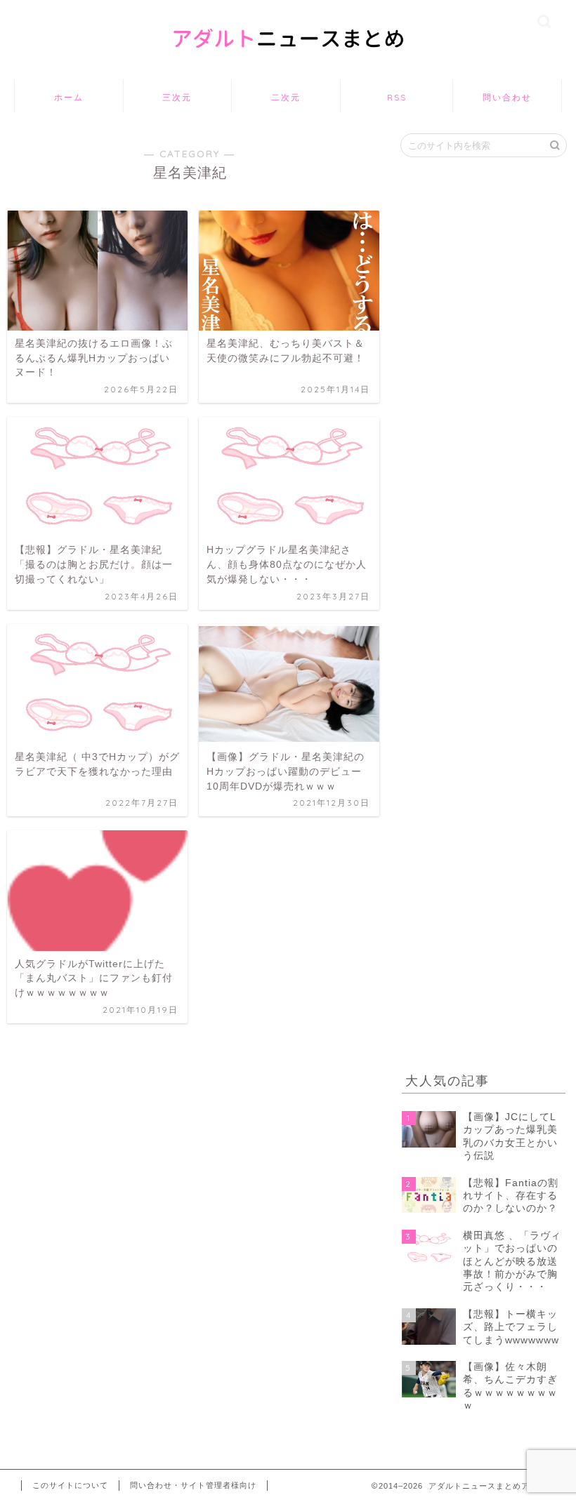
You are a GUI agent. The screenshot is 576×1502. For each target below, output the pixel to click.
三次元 (177, 97)
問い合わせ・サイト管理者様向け (193, 1485)
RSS (397, 97)
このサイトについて (70, 1485)
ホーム (69, 97)
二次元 (286, 97)
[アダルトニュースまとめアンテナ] (287, 61)
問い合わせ (507, 97)
